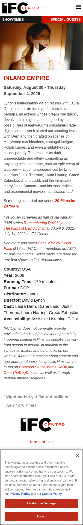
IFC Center (38, 8)
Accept (42, 516)
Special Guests (65, 19)
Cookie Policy (52, 494)
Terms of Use (41, 442)
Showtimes (13, 19)
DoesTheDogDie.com (21, 373)
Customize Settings (41, 503)
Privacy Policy (20, 494)
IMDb (62, 367)
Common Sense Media (37, 367)
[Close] (77, 456)
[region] (41, 487)
